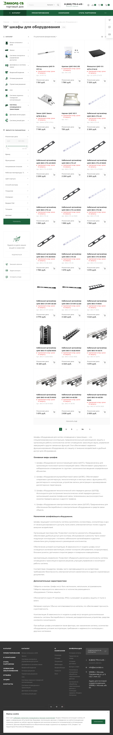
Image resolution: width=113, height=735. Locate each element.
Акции (6, 679)
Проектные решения (29, 674)
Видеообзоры (60, 667)
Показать (17, 221)
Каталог (7, 648)
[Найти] (58, 5)
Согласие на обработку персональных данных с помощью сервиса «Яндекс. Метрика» (75, 688)
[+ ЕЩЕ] (105, 13)
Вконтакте (51, 706)
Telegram (56, 706)
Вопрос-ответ (74, 667)
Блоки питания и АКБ (30, 653)
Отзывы (7, 675)
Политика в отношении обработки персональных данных (74, 674)
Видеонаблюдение (29, 667)
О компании (9, 657)
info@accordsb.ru (96, 667)
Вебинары (59, 664)
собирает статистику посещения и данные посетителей (34, 718)
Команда (58, 655)
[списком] (105, 36)
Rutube (62, 706)
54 (83, 429)
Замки (24, 656)
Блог (56, 674)
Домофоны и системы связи (32, 664)
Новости (58, 671)
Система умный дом (29, 694)
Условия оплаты (75, 653)
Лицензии (58, 661)
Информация (75, 648)
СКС (23, 677)
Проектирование (11, 653)
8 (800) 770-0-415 (73, 4)
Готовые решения (28, 671)
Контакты (8, 684)
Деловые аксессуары (29, 691)
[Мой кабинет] (88, 5)
